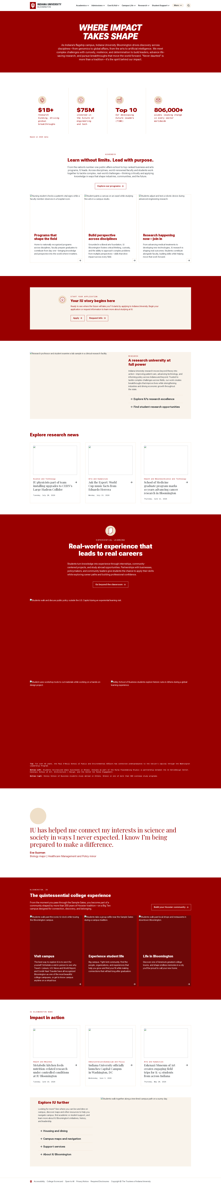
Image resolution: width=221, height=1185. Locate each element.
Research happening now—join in (159, 237)
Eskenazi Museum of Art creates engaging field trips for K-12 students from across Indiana (159, 1070)
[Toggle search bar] (188, 5)
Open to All (69, 1181)
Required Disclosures (100, 1181)
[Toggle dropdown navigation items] (88, 5)
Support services (54, 1146)
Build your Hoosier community (169, 907)
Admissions (97, 5)
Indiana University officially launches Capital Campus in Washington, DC (106, 1068)
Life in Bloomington (158, 956)
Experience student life (106, 956)
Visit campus (44, 956)
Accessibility (39, 1181)
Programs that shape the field (45, 237)
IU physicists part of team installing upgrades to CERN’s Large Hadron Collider (52, 485)
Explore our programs (109, 186)
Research (142, 5)
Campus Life (127, 5)
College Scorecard (55, 1181)
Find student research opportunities (157, 406)
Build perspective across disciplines (103, 237)
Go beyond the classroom (109, 584)
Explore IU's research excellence (154, 399)
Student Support (159, 5)
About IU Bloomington (57, 1154)
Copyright (115, 1181)
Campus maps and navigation (62, 1138)
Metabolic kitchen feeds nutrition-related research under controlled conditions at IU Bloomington (51, 1070)
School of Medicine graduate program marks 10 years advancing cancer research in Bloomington (161, 487)
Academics (81, 5)
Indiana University (143, 1181)
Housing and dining (55, 1131)
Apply (76, 318)
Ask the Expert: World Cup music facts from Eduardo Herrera (103, 485)
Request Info (96, 318)
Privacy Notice (82, 1181)
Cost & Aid (112, 5)
